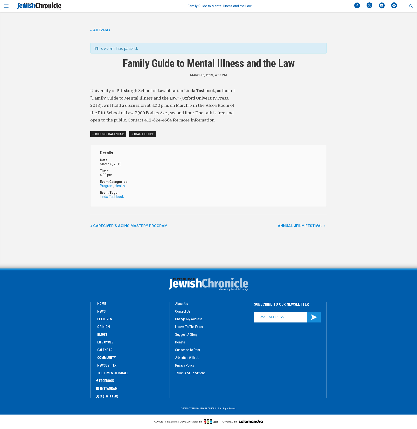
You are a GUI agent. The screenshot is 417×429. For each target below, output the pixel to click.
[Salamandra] (251, 421)
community (106, 358)
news (101, 311)
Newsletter (107, 365)
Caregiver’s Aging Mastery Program (128, 226)
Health (120, 186)
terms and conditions (190, 373)
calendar (104, 350)
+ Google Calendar (108, 134)
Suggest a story (186, 334)
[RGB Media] (212, 421)
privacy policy (184, 365)
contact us (182, 311)
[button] (411, 6)
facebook (106, 381)
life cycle (105, 342)
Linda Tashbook (112, 197)
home (101, 304)
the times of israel (112, 373)
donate (180, 342)
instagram (109, 388)
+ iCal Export (143, 134)
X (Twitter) (109, 396)
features (104, 319)
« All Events (100, 30)
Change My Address (188, 319)
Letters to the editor (189, 327)
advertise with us (187, 358)
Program (106, 186)
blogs (102, 334)
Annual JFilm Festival (302, 226)
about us (181, 304)
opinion (103, 327)
